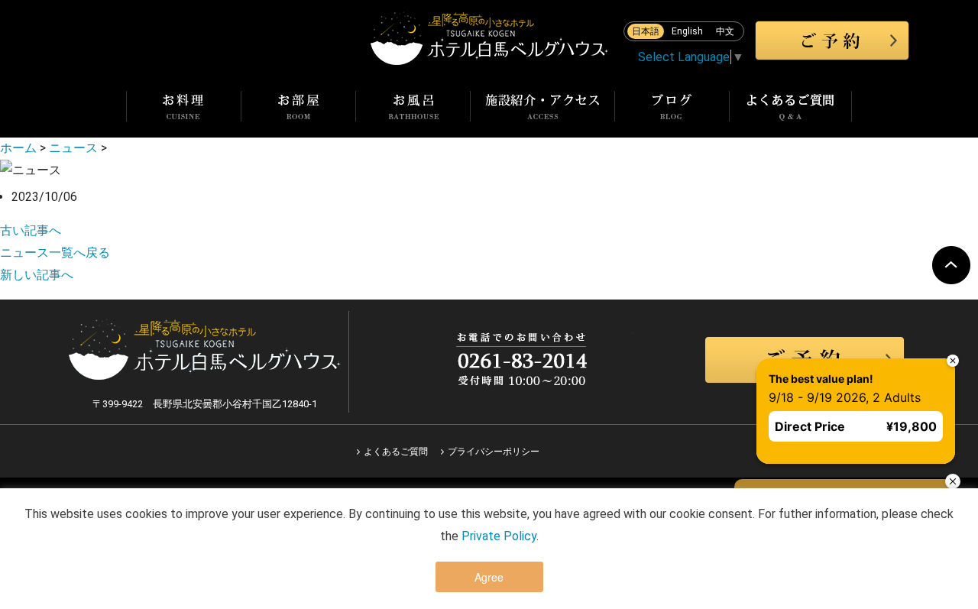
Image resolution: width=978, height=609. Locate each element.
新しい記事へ (36, 274)
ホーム (18, 148)
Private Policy (498, 536)
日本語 (645, 31)
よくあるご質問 (396, 451)
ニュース (73, 148)
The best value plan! (821, 378)
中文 (725, 31)
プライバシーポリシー (493, 451)
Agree (489, 577)
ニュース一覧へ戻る (55, 252)
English (687, 31)
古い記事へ (30, 230)
